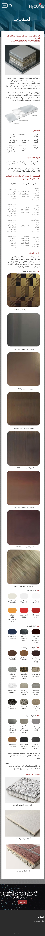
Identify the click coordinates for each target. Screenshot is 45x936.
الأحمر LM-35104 (35, 616)
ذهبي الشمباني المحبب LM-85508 (23, 586)
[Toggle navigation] (5, 5)
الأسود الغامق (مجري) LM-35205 (24, 746)
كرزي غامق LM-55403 (12, 659)
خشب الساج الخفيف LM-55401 (36, 660)
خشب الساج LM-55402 (24, 659)
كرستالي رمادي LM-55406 (12, 676)
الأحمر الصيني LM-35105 (24, 616)
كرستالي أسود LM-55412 (12, 707)
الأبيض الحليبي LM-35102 (24, 602)
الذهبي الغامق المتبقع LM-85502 (24, 349)
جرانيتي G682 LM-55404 (36, 675)
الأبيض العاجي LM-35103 (12, 602)
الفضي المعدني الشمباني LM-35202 (24, 729)
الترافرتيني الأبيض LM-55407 (35, 692)
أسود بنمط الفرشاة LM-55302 (24, 638)
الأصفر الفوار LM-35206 (12, 745)
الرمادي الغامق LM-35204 (35, 746)
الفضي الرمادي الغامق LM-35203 (12, 729)
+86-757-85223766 (37, 921)
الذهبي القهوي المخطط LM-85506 (23, 547)
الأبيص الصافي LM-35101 (36, 602)
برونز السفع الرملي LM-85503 (23, 389)
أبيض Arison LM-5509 (12, 691)
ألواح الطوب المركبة (23, 871)
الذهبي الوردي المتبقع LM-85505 (24, 507)
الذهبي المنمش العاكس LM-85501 (23, 310)
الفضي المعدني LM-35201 (36, 728)
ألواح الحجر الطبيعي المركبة (22, 805)
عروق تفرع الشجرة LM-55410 (36, 709)
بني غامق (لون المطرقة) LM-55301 (36, 639)
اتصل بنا (40, 917)
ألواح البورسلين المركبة (23, 838)
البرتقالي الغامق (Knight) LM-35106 (12, 618)
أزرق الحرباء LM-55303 (12, 637)
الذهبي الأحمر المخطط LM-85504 (23, 468)
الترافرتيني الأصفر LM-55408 (24, 692)
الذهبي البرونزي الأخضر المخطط (24, 428)
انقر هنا (22, 902)
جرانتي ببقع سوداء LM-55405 (24, 676)
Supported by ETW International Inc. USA (22, 933)
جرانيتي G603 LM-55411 (24, 707)
